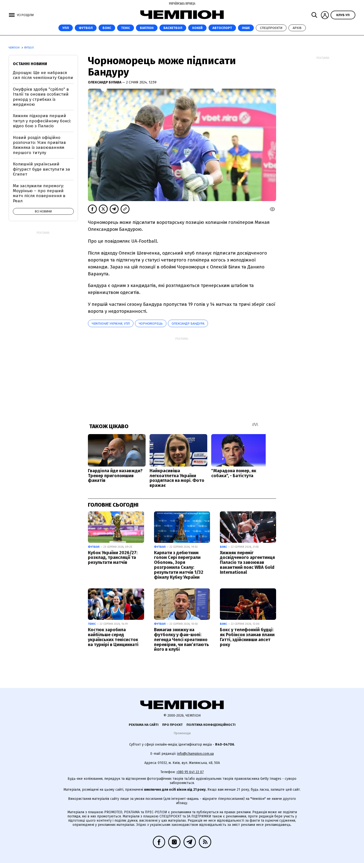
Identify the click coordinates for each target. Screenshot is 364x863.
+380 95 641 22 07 (190, 772)
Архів (297, 28)
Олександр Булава (105, 82)
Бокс (107, 28)
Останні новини (30, 63)
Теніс (125, 28)
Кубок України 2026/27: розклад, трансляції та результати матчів (112, 557)
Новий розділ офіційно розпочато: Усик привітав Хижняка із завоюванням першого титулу (39, 145)
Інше (246, 28)
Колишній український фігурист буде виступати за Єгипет (41, 169)
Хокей (197, 28)
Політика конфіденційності (210, 725)
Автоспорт (222, 28)
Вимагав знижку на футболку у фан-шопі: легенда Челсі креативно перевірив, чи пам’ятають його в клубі (181, 639)
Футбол (86, 28)
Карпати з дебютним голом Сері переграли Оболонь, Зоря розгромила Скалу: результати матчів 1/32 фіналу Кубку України (178, 565)
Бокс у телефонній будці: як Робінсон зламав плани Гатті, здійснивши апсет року (247, 637)
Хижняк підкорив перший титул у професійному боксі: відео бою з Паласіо (42, 121)
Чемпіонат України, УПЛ (111, 323)
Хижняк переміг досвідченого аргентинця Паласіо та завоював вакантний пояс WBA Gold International (247, 562)
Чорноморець (151, 323)
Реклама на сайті (143, 725)
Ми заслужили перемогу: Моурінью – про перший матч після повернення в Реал (39, 193)
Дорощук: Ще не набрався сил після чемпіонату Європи (43, 75)
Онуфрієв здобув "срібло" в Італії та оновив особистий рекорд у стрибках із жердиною (41, 97)
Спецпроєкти (271, 28)
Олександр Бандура (188, 323)
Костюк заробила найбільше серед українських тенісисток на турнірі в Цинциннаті (113, 637)
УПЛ (65, 28)
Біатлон (147, 28)
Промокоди (182, 733)
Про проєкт (172, 725)
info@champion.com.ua (195, 754)
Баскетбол (172, 28)
